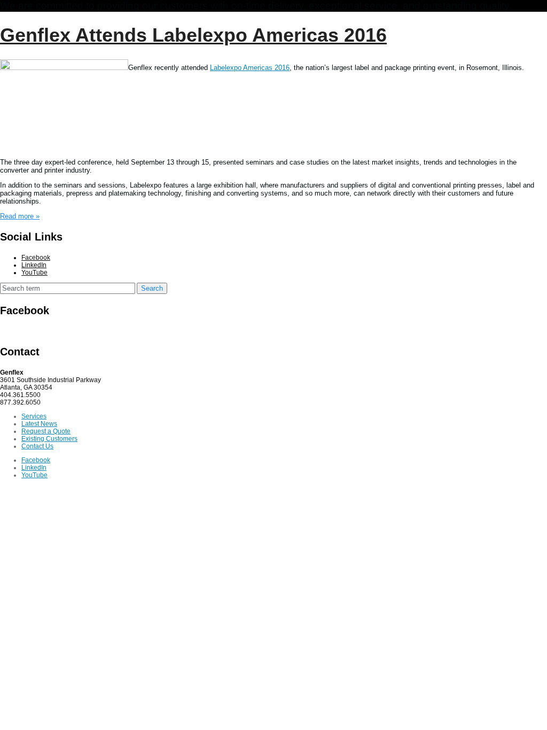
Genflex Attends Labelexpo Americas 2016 (193, 35)
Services (33, 416)
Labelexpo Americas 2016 (250, 68)
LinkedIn (33, 265)
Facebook (35, 257)
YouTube (34, 272)
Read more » (20, 216)
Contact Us (37, 446)
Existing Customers (49, 438)
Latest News (39, 424)
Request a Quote (46, 431)
